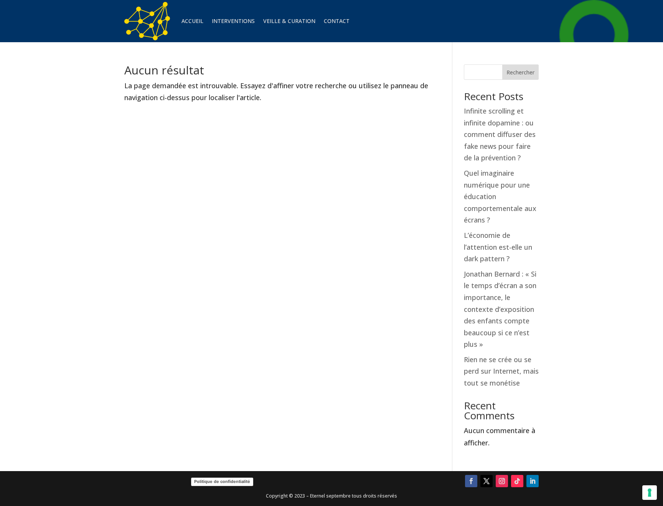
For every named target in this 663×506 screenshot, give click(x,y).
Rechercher (520, 72)
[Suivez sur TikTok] (517, 481)
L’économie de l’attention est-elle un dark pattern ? (498, 247)
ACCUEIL (192, 21)
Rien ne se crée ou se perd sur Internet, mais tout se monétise (501, 371)
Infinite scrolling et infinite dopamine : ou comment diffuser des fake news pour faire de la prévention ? (500, 134)
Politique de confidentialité (222, 481)
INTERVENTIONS (233, 21)
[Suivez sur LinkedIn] (532, 481)
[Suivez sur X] (486, 481)
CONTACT (337, 21)
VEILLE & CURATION (289, 21)
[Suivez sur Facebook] (471, 481)
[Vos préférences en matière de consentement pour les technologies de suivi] (649, 492)
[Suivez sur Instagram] (502, 481)
